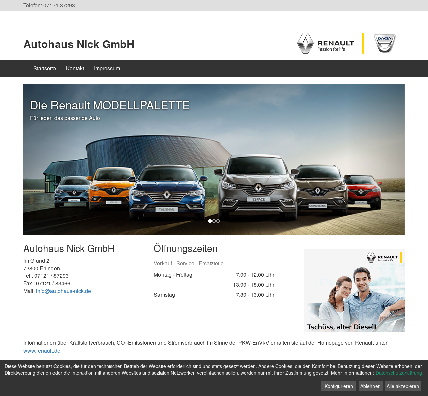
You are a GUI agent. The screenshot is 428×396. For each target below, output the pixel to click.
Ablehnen (370, 386)
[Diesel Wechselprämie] (354, 290)
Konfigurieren (339, 386)
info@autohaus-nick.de (63, 291)
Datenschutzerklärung (399, 372)
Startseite (44, 68)
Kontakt (75, 68)
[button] (52, 159)
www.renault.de (41, 350)
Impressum (107, 68)
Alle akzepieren (403, 386)
